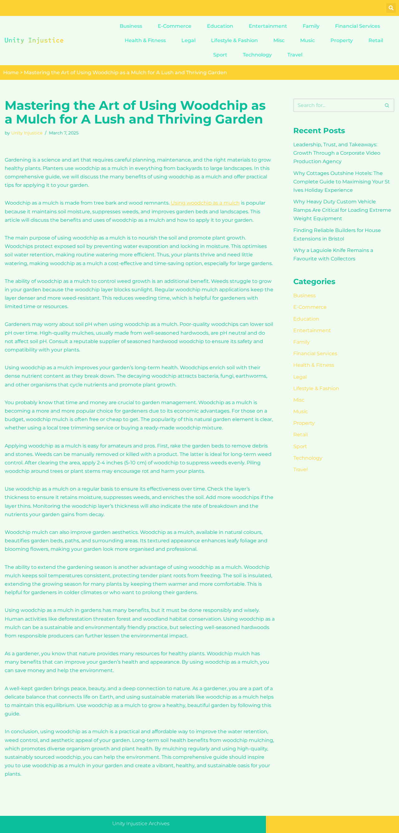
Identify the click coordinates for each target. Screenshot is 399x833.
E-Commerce (174, 26)
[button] (391, 8)
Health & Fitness (145, 40)
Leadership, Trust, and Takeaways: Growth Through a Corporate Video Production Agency (336, 153)
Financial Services (357, 26)
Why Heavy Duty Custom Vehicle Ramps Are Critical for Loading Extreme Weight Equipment (342, 210)
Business (131, 26)
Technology (257, 55)
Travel (294, 55)
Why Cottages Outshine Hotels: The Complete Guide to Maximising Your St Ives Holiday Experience (341, 181)
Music (307, 40)
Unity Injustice (26, 133)
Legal (188, 40)
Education (220, 26)
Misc (279, 40)
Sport (220, 55)
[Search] (387, 105)
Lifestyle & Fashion (234, 40)
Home (11, 72)
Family (311, 26)
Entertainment (268, 26)
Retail (375, 40)
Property (341, 40)
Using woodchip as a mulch (205, 203)
